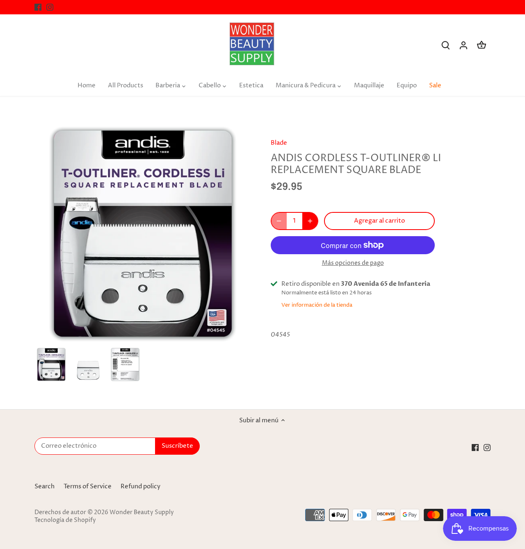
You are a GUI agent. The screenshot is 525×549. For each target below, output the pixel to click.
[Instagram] (49, 7)
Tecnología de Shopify (65, 520)
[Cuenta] (463, 45)
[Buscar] (445, 45)
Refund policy (140, 486)
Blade (279, 143)
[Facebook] (37, 7)
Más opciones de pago (353, 263)
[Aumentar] (310, 221)
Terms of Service (88, 486)
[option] (51, 364)
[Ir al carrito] (481, 45)
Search (44, 486)
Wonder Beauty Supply (142, 512)
